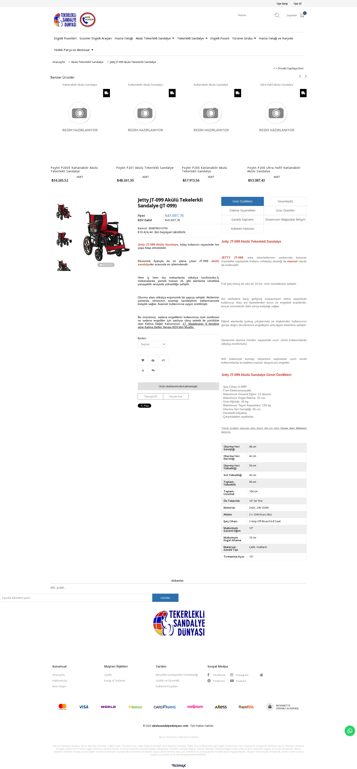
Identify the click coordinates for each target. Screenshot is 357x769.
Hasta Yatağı (124, 38)
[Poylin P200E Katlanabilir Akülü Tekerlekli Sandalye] (80, 125)
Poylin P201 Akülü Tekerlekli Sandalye (145, 168)
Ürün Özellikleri (242, 201)
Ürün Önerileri (285, 210)
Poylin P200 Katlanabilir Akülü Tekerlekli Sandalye (204, 169)
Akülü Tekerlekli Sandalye (153, 38)
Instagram (242, 675)
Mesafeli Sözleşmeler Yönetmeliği (177, 675)
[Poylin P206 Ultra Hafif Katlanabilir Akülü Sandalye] (276, 125)
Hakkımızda (59, 680)
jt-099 (60, 587)
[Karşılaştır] (178, 360)
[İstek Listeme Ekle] (153, 360)
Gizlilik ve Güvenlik (167, 680)
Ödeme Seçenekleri (242, 210)
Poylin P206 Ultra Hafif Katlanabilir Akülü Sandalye (273, 169)
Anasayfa (58, 675)
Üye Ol (297, 3)
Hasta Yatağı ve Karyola (276, 38)
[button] (101, 264)
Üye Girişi (282, 3)
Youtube (240, 681)
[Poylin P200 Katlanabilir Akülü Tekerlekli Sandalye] (211, 125)
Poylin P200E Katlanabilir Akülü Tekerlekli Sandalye (74, 169)
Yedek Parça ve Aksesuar (72, 50)
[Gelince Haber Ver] (153, 370)
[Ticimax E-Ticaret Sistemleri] (178, 766)
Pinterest (219, 681)
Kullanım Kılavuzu (242, 228)
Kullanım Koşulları (167, 686)
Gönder (165, 598)
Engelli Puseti (219, 38)
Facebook (219, 675)
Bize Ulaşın (59, 686)
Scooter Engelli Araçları (96, 38)
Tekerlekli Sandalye (190, 38)
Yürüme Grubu (242, 38)
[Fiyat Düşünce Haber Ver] (143, 370)
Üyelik (108, 675)
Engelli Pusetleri (65, 38)
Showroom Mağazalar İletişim (285, 219)
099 (52, 587)
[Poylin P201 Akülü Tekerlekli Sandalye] (145, 125)
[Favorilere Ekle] (143, 360)
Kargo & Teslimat (114, 680)
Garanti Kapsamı (242, 219)
